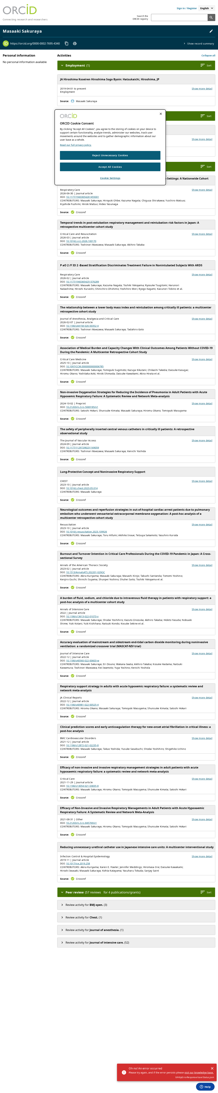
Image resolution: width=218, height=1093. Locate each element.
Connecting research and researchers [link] (25, 19)
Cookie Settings (110, 178)
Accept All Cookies (110, 166)
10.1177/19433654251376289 (82, 281)
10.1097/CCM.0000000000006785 (85, 366)
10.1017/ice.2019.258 (78, 863)
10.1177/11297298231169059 (82, 447)
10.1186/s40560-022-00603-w (82, 660)
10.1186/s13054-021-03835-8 (82, 785)
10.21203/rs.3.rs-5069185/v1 (82, 407)
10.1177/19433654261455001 (82, 197)
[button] (208, 55)
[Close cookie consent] (161, 114)
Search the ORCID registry (140, 17)
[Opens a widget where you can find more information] (205, 1087)
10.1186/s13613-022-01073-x (82, 616)
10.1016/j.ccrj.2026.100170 (81, 241)
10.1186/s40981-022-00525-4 (82, 704)
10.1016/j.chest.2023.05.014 (82, 488)
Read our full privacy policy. (75, 145)
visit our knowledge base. (199, 1072)
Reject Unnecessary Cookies (110, 155)
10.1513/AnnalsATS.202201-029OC (85, 572)
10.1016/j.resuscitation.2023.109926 (86, 531)
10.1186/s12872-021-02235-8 (82, 745)
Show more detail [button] (202, 88)
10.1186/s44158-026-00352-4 (82, 325)
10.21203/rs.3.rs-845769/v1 (81, 823)
